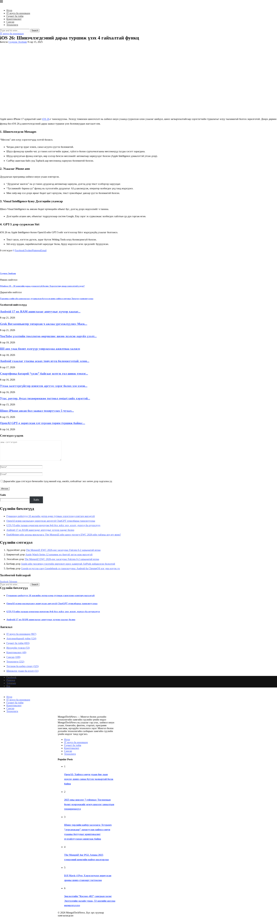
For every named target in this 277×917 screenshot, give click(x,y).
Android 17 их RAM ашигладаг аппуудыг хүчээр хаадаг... (40, 311)
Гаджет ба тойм (14, 16)
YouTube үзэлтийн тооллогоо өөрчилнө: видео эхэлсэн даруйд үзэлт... (48, 336)
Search (35, 30)
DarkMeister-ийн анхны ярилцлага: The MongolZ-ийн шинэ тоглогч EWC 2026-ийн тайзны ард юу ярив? (63, 534)
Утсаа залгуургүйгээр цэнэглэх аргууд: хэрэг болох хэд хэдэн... (43, 386)
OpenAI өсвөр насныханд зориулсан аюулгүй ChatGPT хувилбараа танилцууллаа (50, 520)
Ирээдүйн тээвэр (18, 647)
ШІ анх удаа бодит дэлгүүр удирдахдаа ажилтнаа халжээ (40, 348)
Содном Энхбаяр (17, 42)
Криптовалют (13, 19)
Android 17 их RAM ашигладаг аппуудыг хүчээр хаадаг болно (40, 530)
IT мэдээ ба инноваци (18, 13)
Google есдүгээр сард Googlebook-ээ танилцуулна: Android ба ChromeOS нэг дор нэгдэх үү (70, 568)
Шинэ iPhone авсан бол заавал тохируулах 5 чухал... (37, 410)
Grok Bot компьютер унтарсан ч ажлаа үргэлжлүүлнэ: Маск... (43, 324)
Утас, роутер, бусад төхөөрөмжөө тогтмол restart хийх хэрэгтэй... (45, 398)
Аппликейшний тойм (21, 638)
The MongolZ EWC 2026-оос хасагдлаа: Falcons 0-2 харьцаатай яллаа (63, 550)
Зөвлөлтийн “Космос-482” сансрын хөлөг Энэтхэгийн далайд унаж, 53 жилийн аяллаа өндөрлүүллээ (89, 901)
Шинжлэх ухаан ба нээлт (22, 671)
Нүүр (9, 10)
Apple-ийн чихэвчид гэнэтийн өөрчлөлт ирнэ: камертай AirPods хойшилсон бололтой (68, 563)
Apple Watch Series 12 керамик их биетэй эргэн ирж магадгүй (58, 554)
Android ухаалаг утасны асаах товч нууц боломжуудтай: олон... (44, 361)
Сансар (10, 22)
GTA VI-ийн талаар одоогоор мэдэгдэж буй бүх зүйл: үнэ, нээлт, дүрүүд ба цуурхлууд (53, 525)
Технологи (12, 24)
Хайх (3, 495)
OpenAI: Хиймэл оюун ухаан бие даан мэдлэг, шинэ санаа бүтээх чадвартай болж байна (88, 779)
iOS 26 (45, 119)
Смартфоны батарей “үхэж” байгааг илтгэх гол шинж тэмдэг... (44, 373)
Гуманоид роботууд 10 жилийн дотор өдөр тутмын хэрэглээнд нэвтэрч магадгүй (50, 516)
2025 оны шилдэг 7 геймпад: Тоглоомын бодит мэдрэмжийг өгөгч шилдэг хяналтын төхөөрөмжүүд (89, 804)
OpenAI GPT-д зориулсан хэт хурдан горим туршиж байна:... (42, 423)
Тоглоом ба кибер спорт (22, 666)
